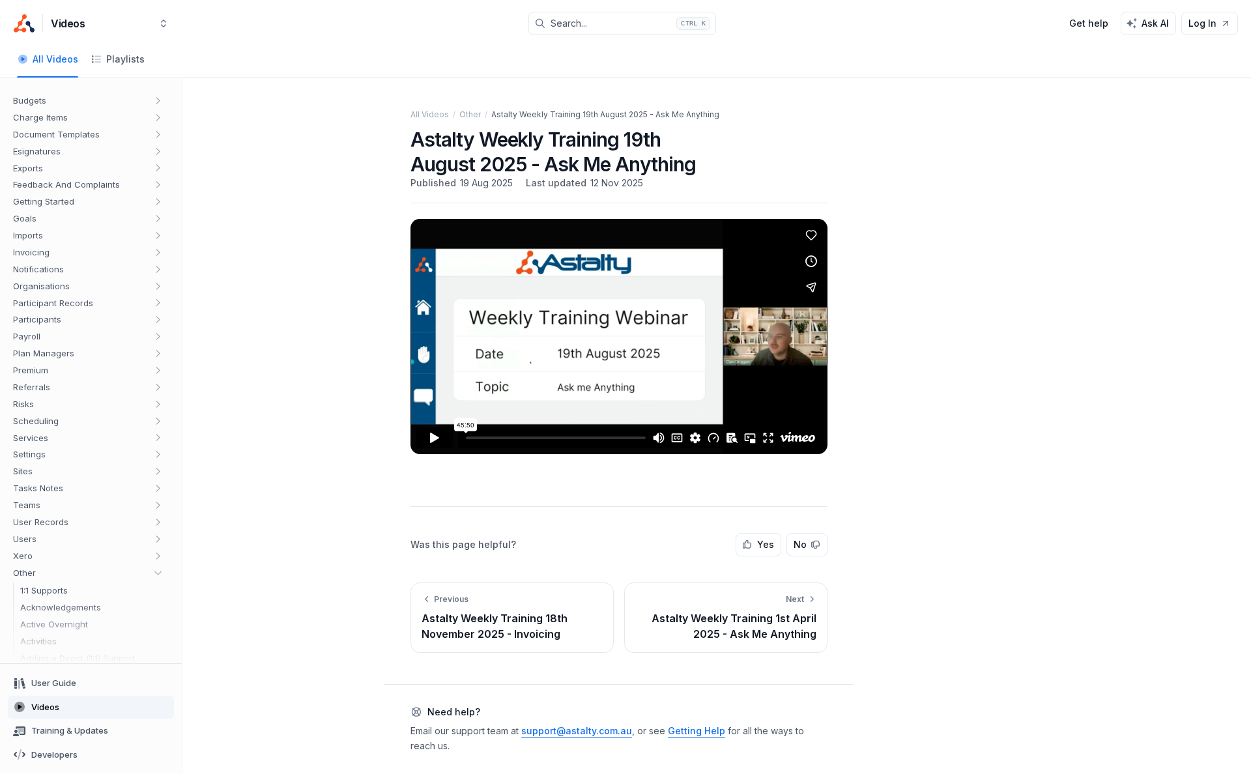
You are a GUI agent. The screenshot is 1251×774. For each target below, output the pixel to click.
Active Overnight (54, 624)
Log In (1202, 23)
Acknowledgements (60, 607)
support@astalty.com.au (576, 730)
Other (470, 114)
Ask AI (1155, 23)
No (800, 544)
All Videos (429, 114)
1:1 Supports (44, 590)
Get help (1088, 23)
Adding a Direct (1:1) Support (77, 658)
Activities (38, 641)
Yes (765, 544)
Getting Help (696, 730)
